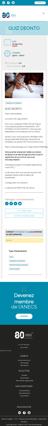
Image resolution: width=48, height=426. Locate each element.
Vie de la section (15, 269)
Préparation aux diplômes (13, 103)
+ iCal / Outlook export (24, 210)
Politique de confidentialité (28, 419)
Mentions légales (7, 419)
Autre (11, 257)
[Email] (20, 203)
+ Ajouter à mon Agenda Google (24, 216)
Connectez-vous (23, 232)
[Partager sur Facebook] (7, 203)
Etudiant (24, 375)
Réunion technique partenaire (19, 265)
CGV (16, 419)
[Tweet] (11, 203)
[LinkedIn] (15, 203)
